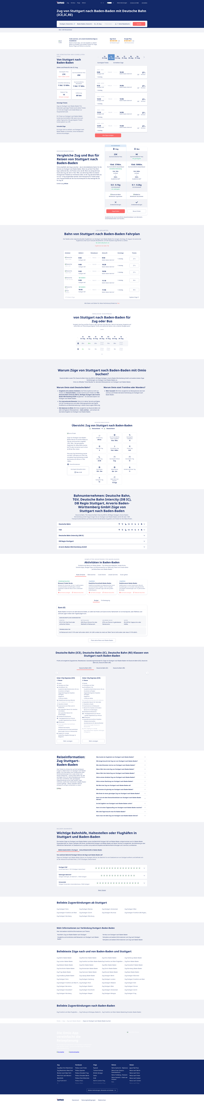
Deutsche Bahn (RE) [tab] (119, 668)
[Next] (144, 57)
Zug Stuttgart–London (108, 979)
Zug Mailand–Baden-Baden (65, 965)
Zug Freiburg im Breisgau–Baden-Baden (91, 1012)
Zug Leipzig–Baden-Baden (87, 975)
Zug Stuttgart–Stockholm (87, 990)
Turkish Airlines (98, 1070)
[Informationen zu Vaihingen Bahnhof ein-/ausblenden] (144, 876)
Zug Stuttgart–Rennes (86, 909)
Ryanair (95, 1068)
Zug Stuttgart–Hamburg (86, 979)
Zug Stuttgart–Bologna (109, 993)
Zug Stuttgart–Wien (130, 909)
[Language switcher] (110, 3)
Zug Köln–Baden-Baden (86, 965)
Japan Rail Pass (134, 1068)
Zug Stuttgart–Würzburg (86, 916)
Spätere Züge (133, 297)
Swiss (95, 1075)
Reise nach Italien (135, 1078)
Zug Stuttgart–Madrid (86, 986)
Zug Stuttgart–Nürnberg (64, 916)
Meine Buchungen (122, 2)
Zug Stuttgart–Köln (130, 983)
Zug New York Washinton (65, 1068)
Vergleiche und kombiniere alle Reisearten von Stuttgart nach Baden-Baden (78, 938)
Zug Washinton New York (65, 1070)
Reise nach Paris (135, 1073)
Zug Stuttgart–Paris (63, 909)
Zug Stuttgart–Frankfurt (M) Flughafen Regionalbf (140, 912)
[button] (98, 24)
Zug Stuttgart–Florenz (131, 986)
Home (58, 1021)
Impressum (75, 1100)
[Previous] (77, 337)
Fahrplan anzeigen (64, 97)
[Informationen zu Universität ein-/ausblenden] (144, 883)
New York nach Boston (64, 1075)
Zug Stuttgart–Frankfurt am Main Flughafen (70, 983)
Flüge (78, 3)
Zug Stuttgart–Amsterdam (110, 909)
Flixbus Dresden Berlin (82, 1075)
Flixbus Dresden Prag (82, 1073)
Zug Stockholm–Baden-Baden (66, 968)
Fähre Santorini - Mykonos (119, 1068)
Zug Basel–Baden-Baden (132, 972)
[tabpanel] (102, 708)
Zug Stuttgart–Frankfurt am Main (67, 912)
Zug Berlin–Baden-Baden (64, 958)
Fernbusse (78, 1065)
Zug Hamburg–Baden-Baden (133, 958)
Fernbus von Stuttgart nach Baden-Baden (115, 935)
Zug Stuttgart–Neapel (85, 993)
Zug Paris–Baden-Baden (109, 958)
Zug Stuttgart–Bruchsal (109, 912)
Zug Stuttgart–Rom (85, 983)
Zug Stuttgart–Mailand (109, 983)
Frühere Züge (71, 297)
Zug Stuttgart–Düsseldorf (64, 990)
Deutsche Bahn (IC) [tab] (102, 668)
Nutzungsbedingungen (89, 1100)
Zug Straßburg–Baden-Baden (65, 975)
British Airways (98, 1073)
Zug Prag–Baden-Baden (64, 972)
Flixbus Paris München (82, 1078)
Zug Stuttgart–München (132, 975)
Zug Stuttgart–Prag (130, 993)
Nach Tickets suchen (63, 76)
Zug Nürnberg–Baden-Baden (133, 968)
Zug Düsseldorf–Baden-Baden (134, 965)
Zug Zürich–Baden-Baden (109, 968)
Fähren (84, 3)
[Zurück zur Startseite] (62, 3)
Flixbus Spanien (80, 1070)
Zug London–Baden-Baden (65, 961)
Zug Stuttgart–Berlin (108, 975)
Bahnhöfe (60, 1078)
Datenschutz (102, 1100)
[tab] (103, 62)
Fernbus (73, 3)
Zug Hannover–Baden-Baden (88, 972)
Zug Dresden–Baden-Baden (133, 1012)
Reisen (132, 1065)
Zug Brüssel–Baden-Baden (110, 972)
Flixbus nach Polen (81, 1068)
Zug (68, 3)
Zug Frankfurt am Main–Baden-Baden (90, 961)
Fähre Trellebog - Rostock (119, 1075)
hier (118, 303)
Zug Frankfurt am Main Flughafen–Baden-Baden (116, 961)
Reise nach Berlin (135, 1070)
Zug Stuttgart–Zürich (85, 912)
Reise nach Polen (135, 1075)
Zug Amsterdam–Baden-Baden (88, 968)
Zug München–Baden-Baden (87, 958)
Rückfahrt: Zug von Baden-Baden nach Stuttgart (71, 935)
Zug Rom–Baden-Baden (132, 961)
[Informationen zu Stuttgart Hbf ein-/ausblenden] (144, 868)
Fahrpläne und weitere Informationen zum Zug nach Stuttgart (121, 937)
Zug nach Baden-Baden (74, 1021)
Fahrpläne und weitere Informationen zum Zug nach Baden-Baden (123, 940)
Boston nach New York (64, 1073)
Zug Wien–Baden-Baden (109, 965)
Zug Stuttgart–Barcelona (64, 986)
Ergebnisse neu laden (101, 246)
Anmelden (144, 3)
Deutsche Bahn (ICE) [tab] (85, 668)
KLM (94, 1078)
